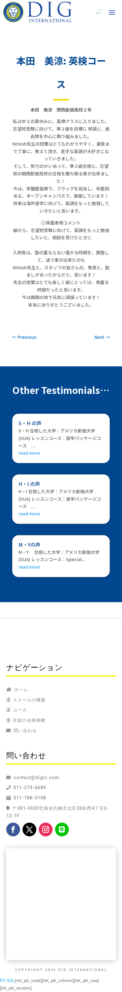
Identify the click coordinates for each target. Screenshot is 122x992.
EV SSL (7, 980)
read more (29, 453)
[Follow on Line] (62, 829)
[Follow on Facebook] (13, 829)
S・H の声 (30, 423)
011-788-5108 (28, 797)
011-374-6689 (28, 787)
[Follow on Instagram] (46, 829)
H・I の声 (29, 484)
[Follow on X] (29, 829)
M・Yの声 (29, 544)
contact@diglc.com (36, 777)
